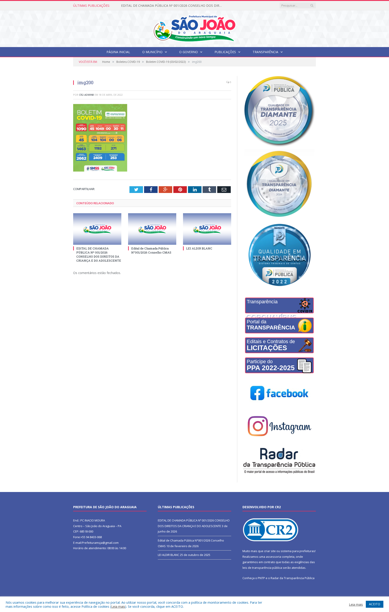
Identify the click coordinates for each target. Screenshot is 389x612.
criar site (270, 551)
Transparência (265, 52)
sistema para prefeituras (298, 551)
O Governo (188, 52)
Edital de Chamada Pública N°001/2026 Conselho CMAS (161, 6)
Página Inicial (118, 52)
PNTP (261, 578)
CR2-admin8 (86, 94)
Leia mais (118, 606)
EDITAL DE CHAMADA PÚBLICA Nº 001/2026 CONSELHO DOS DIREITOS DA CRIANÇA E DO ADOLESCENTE (98, 254)
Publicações (225, 52)
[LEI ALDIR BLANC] (207, 229)
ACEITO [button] (374, 604)
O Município (152, 52)
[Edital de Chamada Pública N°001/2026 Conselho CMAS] (152, 229)
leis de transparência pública (262, 568)
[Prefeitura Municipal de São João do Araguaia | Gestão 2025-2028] (194, 27)
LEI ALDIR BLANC (199, 248)
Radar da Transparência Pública (292, 578)
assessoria (273, 557)
